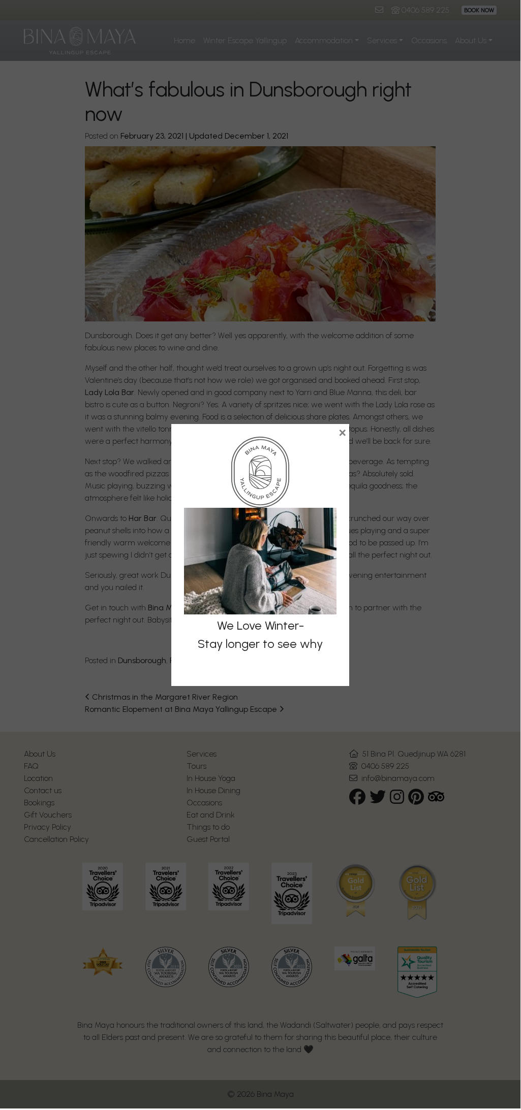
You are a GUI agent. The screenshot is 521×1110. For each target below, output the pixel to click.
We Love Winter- (260, 625)
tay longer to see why (264, 643)
